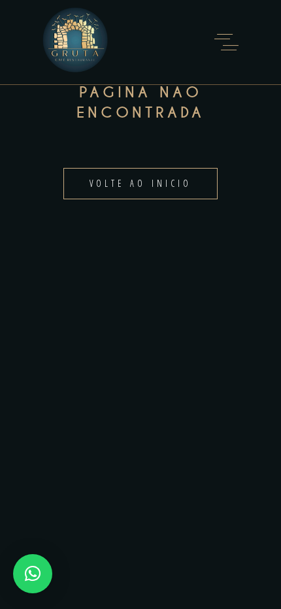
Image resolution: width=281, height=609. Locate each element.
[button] (32, 573)
